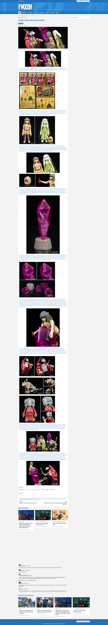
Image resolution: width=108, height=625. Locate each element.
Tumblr (52, 12)
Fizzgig (39, 498)
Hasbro (40, 521)
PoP (64, 498)
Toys (25, 17)
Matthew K (27, 529)
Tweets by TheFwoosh (73, 17)
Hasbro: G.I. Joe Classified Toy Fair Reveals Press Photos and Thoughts (26, 612)
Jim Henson (56, 498)
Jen (52, 498)
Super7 (24, 499)
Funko (19, 17)
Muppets (61, 498)
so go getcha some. (62, 459)
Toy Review (34, 499)
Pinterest (41, 12)
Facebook (30, 12)
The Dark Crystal (28, 499)
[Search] (89, 13)
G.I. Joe (37, 521)
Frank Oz (42, 498)
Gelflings (49, 498)
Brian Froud (35, 498)
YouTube (36, 12)
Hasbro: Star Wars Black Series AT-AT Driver (28, 502)
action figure (23, 498)
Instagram (23, 12)
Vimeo (57, 12)
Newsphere (57, 623)
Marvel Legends (58, 521)
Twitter (47, 12)
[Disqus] (43, 547)
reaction (20, 499)
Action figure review (29, 498)
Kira (59, 498)
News (20, 608)
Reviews (22, 17)
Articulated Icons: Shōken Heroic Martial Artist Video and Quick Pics (55, 503)
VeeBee (26, 25)
